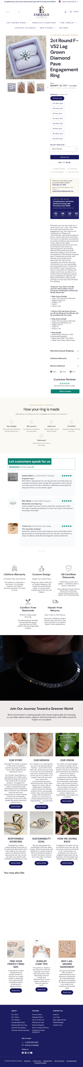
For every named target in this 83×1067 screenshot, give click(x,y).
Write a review (65, 391)
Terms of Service (38, 1020)
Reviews (63, 28)
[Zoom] (26, 57)
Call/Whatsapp (58, 1022)
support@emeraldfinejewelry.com (62, 191)
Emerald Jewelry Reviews (20, 1030)
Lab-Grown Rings (16, 23)
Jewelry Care (57, 1025)
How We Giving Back (18, 1028)
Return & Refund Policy (40, 1028)
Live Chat (56, 1017)
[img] (14, 467)
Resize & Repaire (38, 1025)
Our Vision (15, 1017)
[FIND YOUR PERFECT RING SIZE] (15, 949)
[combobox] (13, 11)
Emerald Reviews (71, 1061)
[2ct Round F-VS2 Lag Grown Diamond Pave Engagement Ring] (9, 898)
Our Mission (15, 1020)
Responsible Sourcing (19, 1025)
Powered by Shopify (40, 1063)
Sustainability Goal (18, 1022)
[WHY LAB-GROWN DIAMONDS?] (67, 949)
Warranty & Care (38, 1022)
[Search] (19, 11)
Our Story (14, 1015)
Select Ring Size (58, 145)
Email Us (56, 1015)
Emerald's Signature (44, 23)
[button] (39, 551)
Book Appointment (59, 1020)
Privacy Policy (37, 1015)
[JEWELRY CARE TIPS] (41, 949)
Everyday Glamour (25, 28)
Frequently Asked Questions (38, 1031)
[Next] (47, 87)
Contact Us (27, 1061)
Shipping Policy (37, 1017)
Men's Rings (47, 28)
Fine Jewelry (67, 23)
